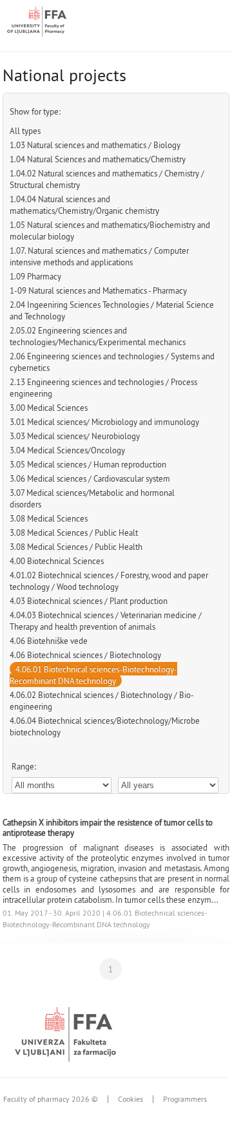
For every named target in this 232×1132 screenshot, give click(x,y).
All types (25, 131)
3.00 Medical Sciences (49, 407)
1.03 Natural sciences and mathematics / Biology (95, 145)
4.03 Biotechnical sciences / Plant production (89, 601)
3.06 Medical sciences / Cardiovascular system (90, 478)
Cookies (130, 1099)
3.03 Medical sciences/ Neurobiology (75, 436)
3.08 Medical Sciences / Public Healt (74, 532)
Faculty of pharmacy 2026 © (50, 1099)
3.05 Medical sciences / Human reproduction (88, 464)
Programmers (185, 1099)
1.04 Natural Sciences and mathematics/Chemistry (98, 159)
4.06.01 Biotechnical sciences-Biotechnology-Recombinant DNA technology (93, 675)
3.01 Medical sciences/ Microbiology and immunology (104, 422)
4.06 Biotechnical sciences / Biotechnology (85, 655)
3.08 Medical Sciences (49, 518)
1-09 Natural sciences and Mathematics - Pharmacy (98, 290)
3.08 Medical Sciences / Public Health (76, 547)
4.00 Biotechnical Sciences (57, 561)
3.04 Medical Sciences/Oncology (67, 450)
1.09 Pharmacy (35, 276)
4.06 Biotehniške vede (49, 641)
